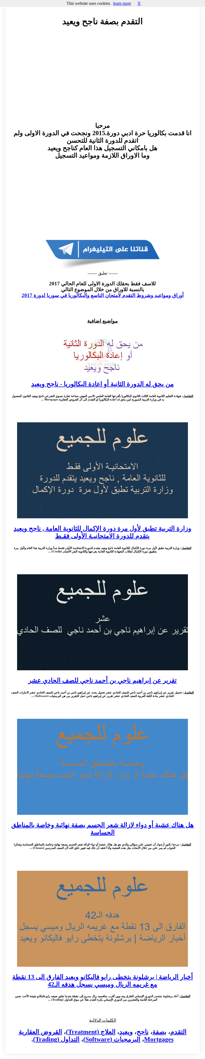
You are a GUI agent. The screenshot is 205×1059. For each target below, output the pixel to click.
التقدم (178, 1031)
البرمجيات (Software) (111, 1039)
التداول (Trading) (56, 1039)
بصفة (159, 1031)
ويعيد (126, 1031)
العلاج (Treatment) (91, 1031)
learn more (122, 3)
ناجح (143, 1031)
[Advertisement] (102, 79)
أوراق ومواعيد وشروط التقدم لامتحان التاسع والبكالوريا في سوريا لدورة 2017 (103, 295)
